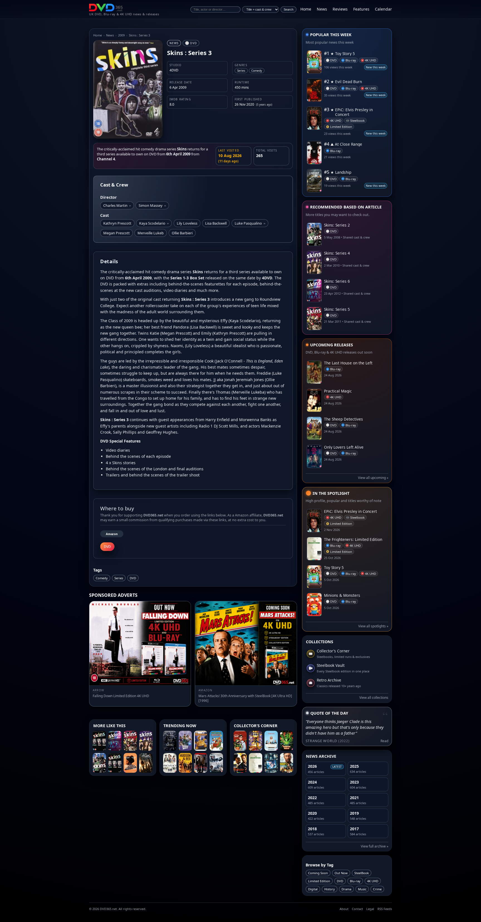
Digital (313, 889)
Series (118, 578)
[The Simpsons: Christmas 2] (216, 741)
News (322, 9)
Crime (377, 889)
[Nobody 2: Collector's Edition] (286, 763)
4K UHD (372, 881)
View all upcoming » (373, 477)
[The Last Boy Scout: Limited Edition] (240, 763)
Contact (357, 909)
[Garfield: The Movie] (200, 741)
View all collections (373, 697)
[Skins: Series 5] (130, 741)
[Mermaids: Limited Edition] (271, 741)
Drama (346, 889)
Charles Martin (117, 205)
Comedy (102, 578)
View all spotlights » (373, 626)
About (344, 909)
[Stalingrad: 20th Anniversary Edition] (216, 763)
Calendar (383, 9)
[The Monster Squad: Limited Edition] (286, 741)
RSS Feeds (384, 909)
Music (362, 889)
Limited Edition (319, 881)
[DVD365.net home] (106, 8)
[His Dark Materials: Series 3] (146, 763)
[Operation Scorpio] (255, 741)
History (329, 889)
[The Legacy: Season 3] (169, 763)
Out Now (341, 873)
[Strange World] (185, 741)
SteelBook (361, 873)
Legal (370, 909)
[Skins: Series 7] (99, 741)
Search (288, 9)
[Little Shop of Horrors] (240, 741)
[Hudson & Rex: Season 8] (185, 763)
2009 (121, 35)
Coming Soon (318, 873)
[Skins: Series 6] (115, 741)
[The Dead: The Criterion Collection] (169, 741)
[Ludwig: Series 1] (200, 763)
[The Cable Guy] (271, 763)
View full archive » (374, 846)
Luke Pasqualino (250, 223)
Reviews (340, 9)
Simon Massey (152, 205)
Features (361, 9)
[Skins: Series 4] (146, 741)
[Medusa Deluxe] (130, 763)
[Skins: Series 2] (99, 763)
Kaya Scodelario (154, 223)
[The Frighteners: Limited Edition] (255, 763)
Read (384, 741)
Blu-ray (355, 881)
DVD (133, 578)
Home (305, 9)
